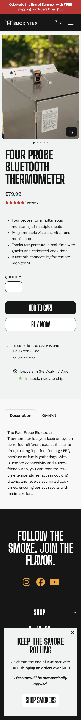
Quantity (13, 277)
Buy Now (40, 324)
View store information (24, 357)
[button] (15, 202)
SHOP (39, 612)
